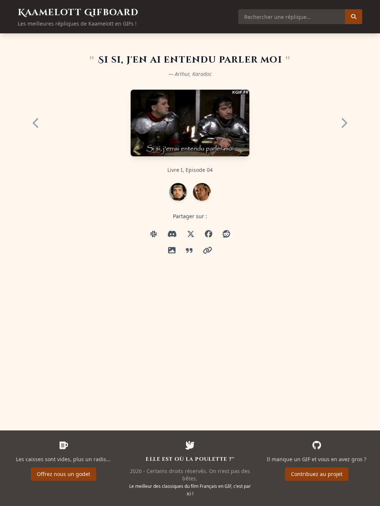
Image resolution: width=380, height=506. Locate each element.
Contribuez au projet (317, 473)
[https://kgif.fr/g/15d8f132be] (207, 250)
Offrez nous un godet (63, 473)
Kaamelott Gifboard (78, 13)
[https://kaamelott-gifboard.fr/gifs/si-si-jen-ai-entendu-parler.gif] (172, 234)
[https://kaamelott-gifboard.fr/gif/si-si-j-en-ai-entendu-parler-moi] (153, 234)
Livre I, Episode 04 (190, 169)
